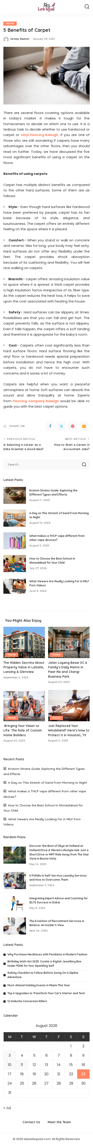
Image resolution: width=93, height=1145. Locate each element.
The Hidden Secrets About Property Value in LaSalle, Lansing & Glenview (23, 667)
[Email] (83, 426)
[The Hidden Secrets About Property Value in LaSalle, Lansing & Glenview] (24, 642)
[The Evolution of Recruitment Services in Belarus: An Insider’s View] (14, 925)
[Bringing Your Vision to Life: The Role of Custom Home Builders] (24, 705)
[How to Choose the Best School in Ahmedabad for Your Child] (14, 563)
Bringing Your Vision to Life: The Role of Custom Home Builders (22, 730)
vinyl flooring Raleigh (39, 135)
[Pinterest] (72, 426)
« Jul (7, 1107)
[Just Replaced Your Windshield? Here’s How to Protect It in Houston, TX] (69, 705)
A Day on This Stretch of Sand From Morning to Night (47, 782)
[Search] (87, 7)
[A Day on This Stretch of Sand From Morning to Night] (14, 518)
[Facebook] (50, 426)
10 (9, 1064)
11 (22, 1064)
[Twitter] (61, 426)
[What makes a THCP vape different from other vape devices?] (14, 540)
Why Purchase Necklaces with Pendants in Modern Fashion (47, 954)
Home (10, 23)
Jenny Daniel (19, 38)
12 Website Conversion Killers (27, 1001)
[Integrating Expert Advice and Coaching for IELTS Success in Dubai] (14, 903)
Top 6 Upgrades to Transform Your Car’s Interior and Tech (46, 993)
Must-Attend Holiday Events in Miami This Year (38, 985)
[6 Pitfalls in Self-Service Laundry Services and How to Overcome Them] (14, 880)
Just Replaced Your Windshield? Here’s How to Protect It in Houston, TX (68, 730)
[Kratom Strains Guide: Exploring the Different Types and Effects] (14, 495)
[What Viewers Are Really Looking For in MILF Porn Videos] (14, 586)
